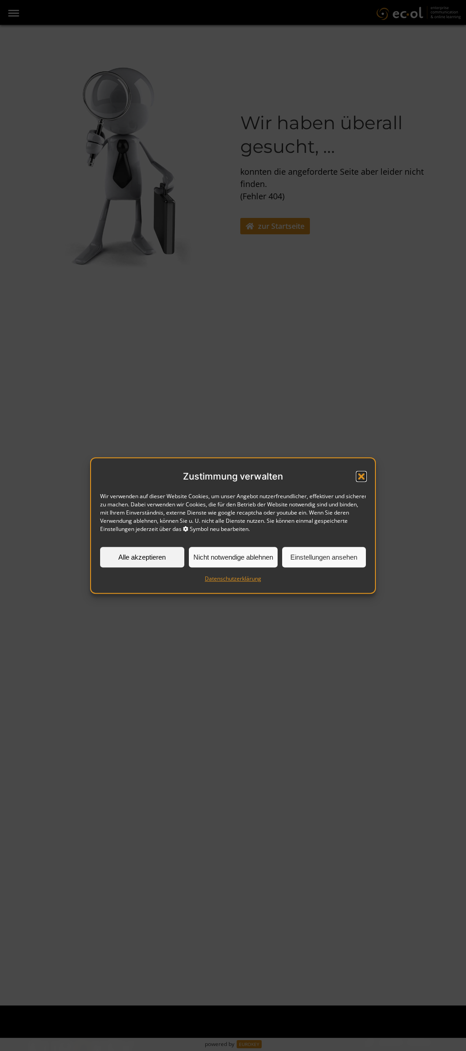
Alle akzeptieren (142, 557)
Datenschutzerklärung (233, 578)
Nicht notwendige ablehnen (233, 557)
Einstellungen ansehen (323, 557)
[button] (361, 476)
